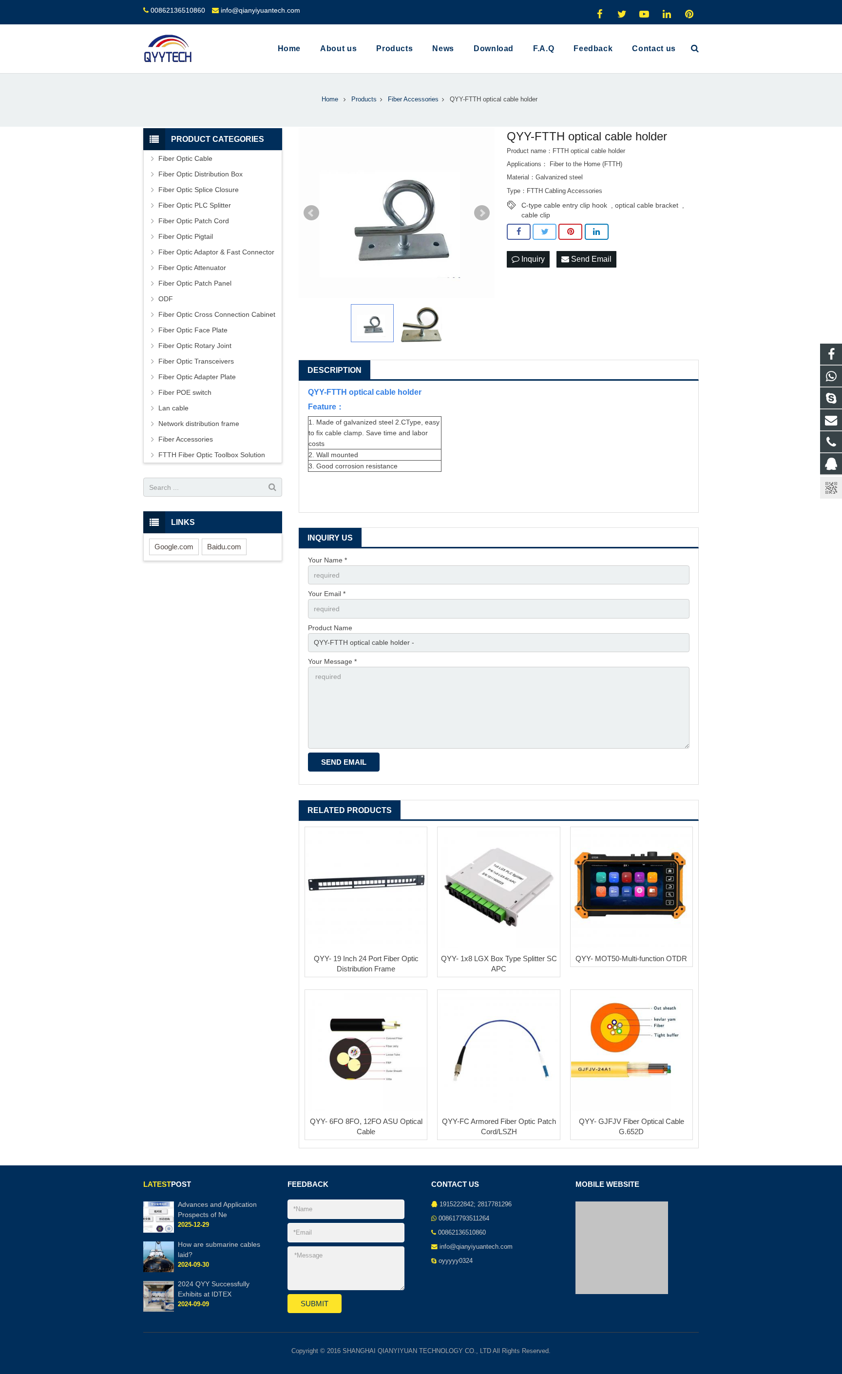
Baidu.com (224, 546)
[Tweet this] (544, 232)
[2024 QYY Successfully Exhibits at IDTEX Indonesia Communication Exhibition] (158, 1309)
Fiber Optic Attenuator (192, 267)
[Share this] (519, 232)
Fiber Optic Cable (185, 158)
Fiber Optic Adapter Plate (197, 377)
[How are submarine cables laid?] (158, 1270)
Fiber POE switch (184, 392)
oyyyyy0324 (456, 1261)
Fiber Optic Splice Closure (198, 190)
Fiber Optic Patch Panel (194, 283)
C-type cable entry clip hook (564, 205)
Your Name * (327, 560)
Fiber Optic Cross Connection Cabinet (216, 314)
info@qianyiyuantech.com (260, 10)
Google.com (173, 546)
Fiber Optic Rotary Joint (194, 345)
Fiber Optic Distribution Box (200, 174)
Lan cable (173, 408)
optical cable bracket (646, 205)
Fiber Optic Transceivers (196, 361)
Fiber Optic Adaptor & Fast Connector (216, 252)
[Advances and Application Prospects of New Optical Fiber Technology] (158, 1230)
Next (482, 213)
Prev (311, 213)
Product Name (330, 628)
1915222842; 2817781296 (476, 1204)
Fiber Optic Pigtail (185, 236)
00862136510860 (178, 10)
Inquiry (532, 259)
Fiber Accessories (185, 439)
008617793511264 (464, 1218)
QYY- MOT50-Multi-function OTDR (631, 958)
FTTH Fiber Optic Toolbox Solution (211, 455)
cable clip (535, 215)
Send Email (590, 259)
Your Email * (326, 594)
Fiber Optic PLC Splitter (194, 205)
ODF (165, 299)
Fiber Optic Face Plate (193, 330)
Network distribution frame (198, 423)
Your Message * (332, 661)
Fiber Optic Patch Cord (193, 221)
